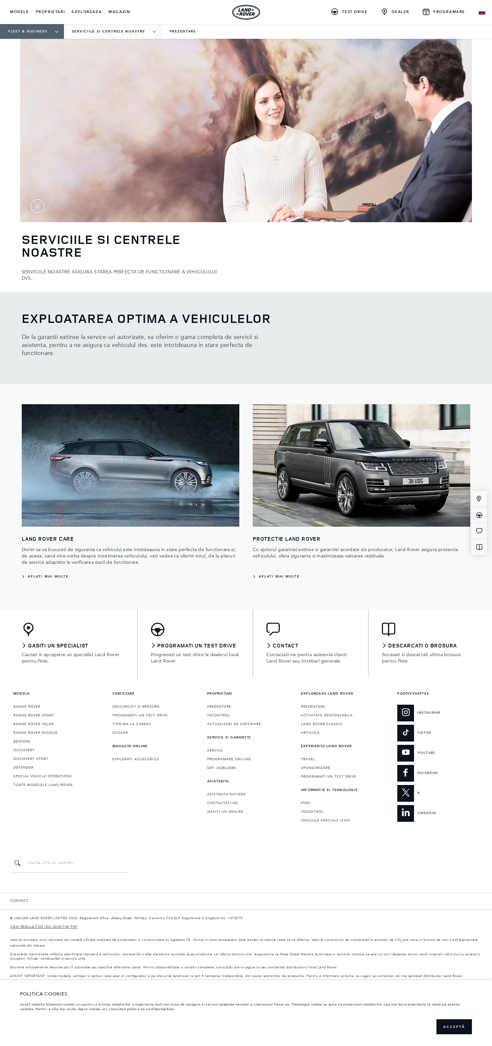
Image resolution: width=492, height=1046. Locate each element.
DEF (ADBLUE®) (221, 768)
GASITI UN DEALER (225, 812)
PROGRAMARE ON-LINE (229, 759)
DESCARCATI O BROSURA (136, 707)
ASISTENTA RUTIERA (226, 794)
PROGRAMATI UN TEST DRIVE (140, 715)
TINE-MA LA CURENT (132, 724)
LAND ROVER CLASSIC (321, 724)
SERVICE (215, 751)
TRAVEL (308, 759)
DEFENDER (23, 768)
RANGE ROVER (26, 707)
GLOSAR (120, 733)
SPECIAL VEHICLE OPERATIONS (42, 776)
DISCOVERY (24, 750)
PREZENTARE (219, 707)
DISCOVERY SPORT (31, 759)
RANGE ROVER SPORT (33, 715)
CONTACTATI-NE (222, 803)
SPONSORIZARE (315, 768)
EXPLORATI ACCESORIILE (135, 759)
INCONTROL (218, 715)
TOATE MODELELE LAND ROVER (43, 785)
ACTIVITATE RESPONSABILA (327, 715)
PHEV (306, 803)
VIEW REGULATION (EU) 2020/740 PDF (44, 927)
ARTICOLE (310, 733)
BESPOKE (21, 741)
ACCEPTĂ (454, 1027)
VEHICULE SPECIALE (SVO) (325, 820)
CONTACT (19, 901)
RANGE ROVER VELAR (33, 724)
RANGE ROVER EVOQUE (35, 733)
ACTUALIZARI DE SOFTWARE (234, 724)
